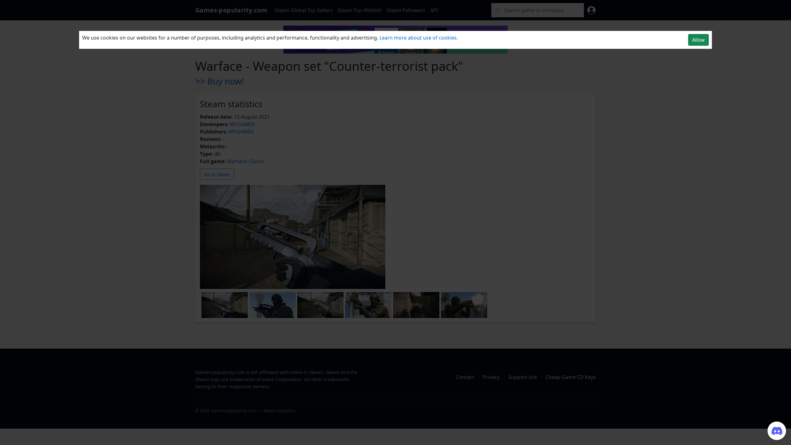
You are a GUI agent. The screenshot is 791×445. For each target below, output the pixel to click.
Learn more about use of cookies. (418, 37)
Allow (698, 39)
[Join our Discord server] (777, 431)
